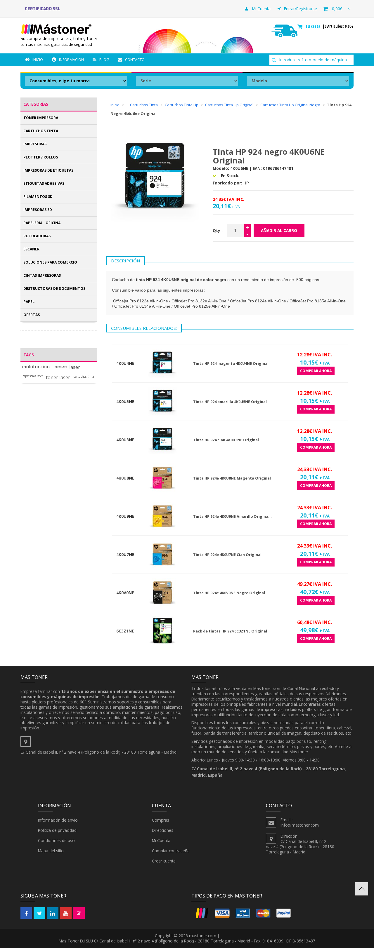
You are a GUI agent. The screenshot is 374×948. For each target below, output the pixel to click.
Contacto (135, 59)
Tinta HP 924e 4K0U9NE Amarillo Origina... (232, 516)
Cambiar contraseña (171, 850)
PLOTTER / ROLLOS (40, 157)
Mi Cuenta (261, 8)
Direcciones (162, 830)
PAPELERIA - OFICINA (41, 222)
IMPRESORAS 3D (37, 209)
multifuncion (36, 367)
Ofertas (31, 314)
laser (74, 367)
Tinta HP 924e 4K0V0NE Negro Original (229, 592)
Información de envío (58, 820)
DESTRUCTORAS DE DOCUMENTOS (54, 288)
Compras (160, 820)
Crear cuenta (164, 861)
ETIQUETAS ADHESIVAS (43, 183)
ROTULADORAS (37, 235)
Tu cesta (313, 26)
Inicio (37, 59)
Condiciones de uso (56, 840)
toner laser (58, 377)
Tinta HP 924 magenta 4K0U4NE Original (231, 363)
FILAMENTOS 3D (38, 196)
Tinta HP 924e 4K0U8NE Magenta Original (232, 478)
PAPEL (28, 301)
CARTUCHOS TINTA (40, 130)
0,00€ (337, 8)
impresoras (60, 366)
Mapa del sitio (51, 850)
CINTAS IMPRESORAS (42, 275)
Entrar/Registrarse (300, 8)
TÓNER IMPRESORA (40, 117)
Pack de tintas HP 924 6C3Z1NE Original (230, 631)
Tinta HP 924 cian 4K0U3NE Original (226, 440)
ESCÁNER (31, 249)
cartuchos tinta (84, 377)
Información (71, 59)
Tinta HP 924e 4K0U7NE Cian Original (227, 554)
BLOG (104, 59)
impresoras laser (32, 376)
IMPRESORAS (34, 144)
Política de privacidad (57, 830)
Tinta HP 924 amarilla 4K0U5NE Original (230, 401)
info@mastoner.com (299, 825)
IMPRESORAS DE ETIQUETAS (48, 170)
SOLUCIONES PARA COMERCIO (50, 262)
